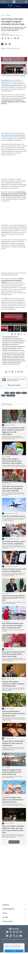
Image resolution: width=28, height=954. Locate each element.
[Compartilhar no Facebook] (5, 38)
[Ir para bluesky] (7, 931)
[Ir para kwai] (17, 931)
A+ (6, 44)
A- (9, 44)
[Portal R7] (14, 1)
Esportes (6, 905)
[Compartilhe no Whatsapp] (12, 38)
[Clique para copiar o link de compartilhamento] (18, 38)
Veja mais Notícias (14, 842)
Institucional (8, 921)
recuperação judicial (11, 395)
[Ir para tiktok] (10, 935)
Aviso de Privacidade (15, 947)
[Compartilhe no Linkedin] (8, 38)
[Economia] (14, 6)
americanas (12, 392)
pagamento (24, 392)
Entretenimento (9, 909)
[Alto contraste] (2, 44)
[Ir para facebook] (10, 931)
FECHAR (14, 951)
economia (7, 392)
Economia (8, 15)
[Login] (26, 1)
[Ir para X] (14, 935)
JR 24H (5, 913)
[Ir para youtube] (20, 935)
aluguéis (3, 395)
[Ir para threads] (20, 931)
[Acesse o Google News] (15, 38)
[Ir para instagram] (14, 931)
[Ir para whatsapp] (17, 935)
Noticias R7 (3, 15)
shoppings (18, 392)
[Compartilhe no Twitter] (2, 38)
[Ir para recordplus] (7, 935)
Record (5, 917)
